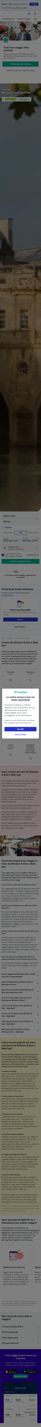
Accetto (20, 729)
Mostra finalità (20, 735)
